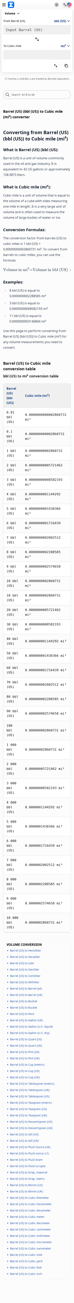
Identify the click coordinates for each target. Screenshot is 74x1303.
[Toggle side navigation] (4, 5)
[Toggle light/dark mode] (56, 5)
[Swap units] (37, 39)
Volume (10, 13)
